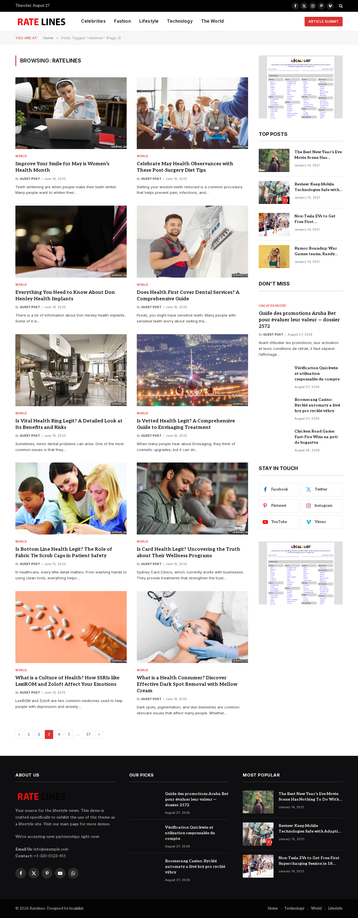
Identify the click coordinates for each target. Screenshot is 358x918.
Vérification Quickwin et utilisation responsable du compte (317, 374)
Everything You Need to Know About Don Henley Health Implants (65, 296)
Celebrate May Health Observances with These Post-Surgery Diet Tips (185, 167)
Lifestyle (149, 21)
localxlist (76, 908)
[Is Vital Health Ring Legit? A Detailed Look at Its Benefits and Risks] (71, 370)
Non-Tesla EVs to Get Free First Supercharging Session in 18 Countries (319, 219)
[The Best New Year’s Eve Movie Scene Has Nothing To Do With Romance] (274, 160)
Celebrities (93, 21)
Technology (180, 21)
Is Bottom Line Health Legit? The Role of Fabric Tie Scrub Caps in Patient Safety (63, 553)
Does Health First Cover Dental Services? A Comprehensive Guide (188, 296)
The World (212, 21)
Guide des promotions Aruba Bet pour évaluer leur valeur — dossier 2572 (299, 320)
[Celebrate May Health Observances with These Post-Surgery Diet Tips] (192, 113)
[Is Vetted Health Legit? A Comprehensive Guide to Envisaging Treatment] (192, 370)
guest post (30, 178)
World (21, 156)
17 (88, 734)
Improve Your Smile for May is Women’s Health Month (62, 167)
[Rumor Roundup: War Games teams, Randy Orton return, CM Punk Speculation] (274, 256)
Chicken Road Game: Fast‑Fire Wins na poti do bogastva (316, 437)
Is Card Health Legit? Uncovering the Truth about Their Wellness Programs (188, 553)
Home (273, 908)
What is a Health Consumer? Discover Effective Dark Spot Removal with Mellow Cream (187, 684)
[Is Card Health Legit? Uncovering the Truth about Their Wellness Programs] (192, 498)
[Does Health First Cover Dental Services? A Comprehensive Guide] (192, 242)
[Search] (340, 6)
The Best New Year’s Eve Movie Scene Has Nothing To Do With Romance (318, 155)
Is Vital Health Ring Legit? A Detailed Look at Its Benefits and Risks (69, 424)
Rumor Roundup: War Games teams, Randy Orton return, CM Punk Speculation (317, 251)
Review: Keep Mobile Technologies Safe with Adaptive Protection (317, 187)
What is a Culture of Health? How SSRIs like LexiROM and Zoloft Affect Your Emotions (67, 681)
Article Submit (323, 21)
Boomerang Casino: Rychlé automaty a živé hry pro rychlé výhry (317, 405)
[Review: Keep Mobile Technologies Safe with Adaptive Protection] (274, 192)
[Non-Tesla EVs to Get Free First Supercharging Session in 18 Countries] (274, 224)
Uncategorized (272, 305)
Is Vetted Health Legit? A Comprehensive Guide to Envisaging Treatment (186, 424)
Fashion (122, 21)
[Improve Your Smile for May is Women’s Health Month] (71, 113)
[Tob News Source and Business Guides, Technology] (41, 21)
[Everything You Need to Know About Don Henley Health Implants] (71, 242)
